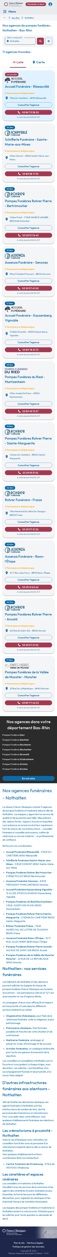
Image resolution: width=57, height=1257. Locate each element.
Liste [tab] (20, 62)
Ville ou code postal (14, 37)
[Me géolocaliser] (48, 41)
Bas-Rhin (16, 18)
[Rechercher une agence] (40, 41)
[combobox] (21, 41)
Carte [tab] (40, 62)
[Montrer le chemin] (4, 17)
